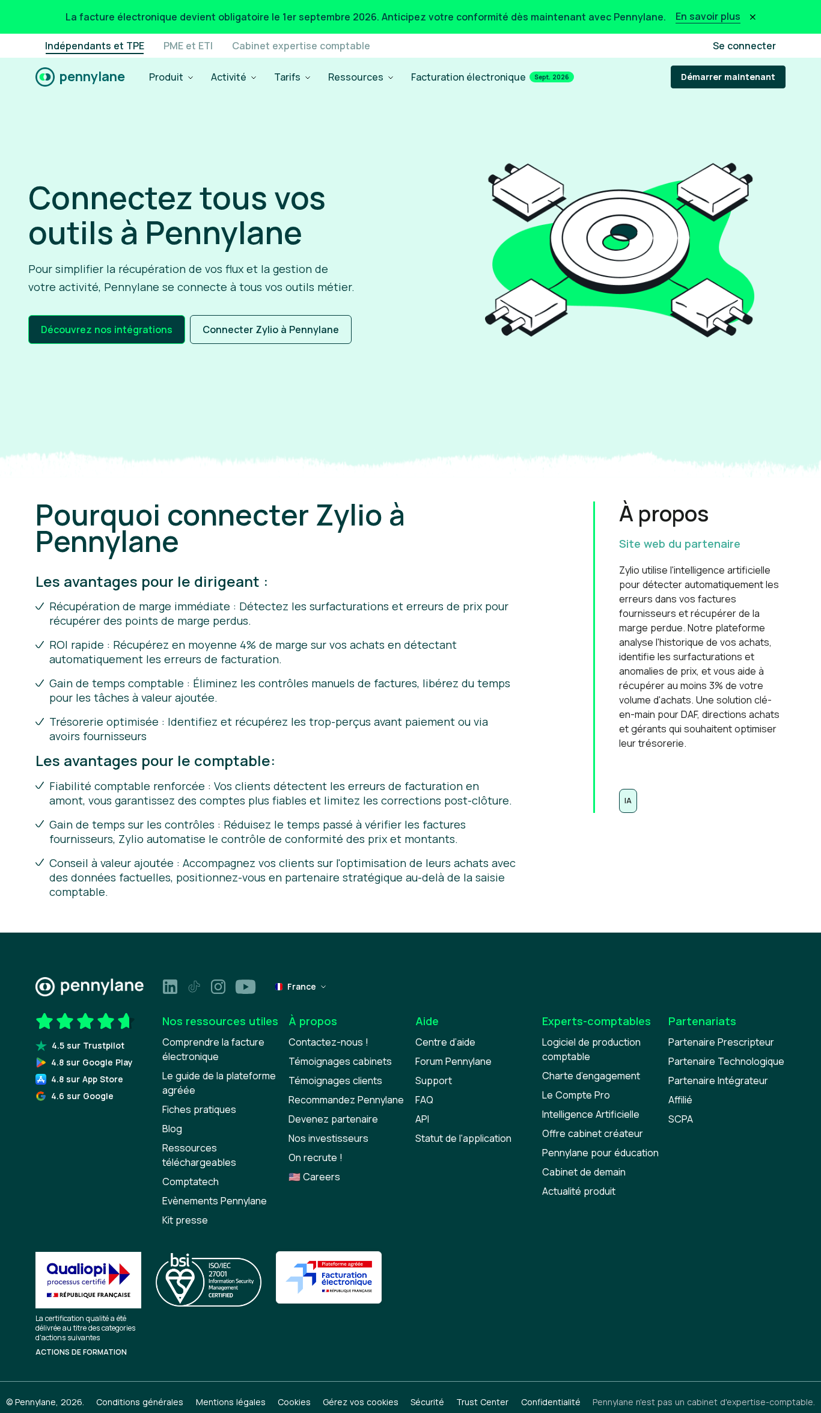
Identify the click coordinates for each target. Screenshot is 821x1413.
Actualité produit (578, 1191)
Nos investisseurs (328, 1138)
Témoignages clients (335, 1080)
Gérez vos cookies (360, 1402)
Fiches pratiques (199, 1109)
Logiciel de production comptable (591, 1049)
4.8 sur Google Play (92, 1062)
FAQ (424, 1099)
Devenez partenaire (333, 1119)
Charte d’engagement (591, 1075)
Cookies (294, 1402)
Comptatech (190, 1181)
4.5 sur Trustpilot (88, 1045)
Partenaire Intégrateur (718, 1080)
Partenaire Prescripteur (721, 1042)
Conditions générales (139, 1402)
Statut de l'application (463, 1138)
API (422, 1119)
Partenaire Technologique (726, 1061)
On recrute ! (315, 1157)
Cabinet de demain (584, 1172)
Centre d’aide (445, 1042)
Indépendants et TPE (94, 45)
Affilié (680, 1099)
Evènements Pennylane (214, 1200)
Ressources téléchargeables (199, 1155)
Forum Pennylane (453, 1061)
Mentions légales (231, 1402)
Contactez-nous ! (328, 1042)
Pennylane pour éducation (600, 1152)
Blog (172, 1128)
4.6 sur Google (82, 1096)
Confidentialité (551, 1402)
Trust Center (482, 1402)
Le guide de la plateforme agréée (219, 1083)
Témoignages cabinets (340, 1061)
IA (628, 800)
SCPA (680, 1119)
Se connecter (744, 45)
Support (433, 1080)
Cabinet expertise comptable (301, 45)
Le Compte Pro (576, 1095)
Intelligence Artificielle (590, 1114)
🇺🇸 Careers (314, 1176)
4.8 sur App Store (87, 1079)
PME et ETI (188, 45)
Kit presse (185, 1220)
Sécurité (427, 1402)
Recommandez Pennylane (346, 1099)
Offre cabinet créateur (592, 1133)
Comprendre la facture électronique (213, 1049)
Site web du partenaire (679, 543)
